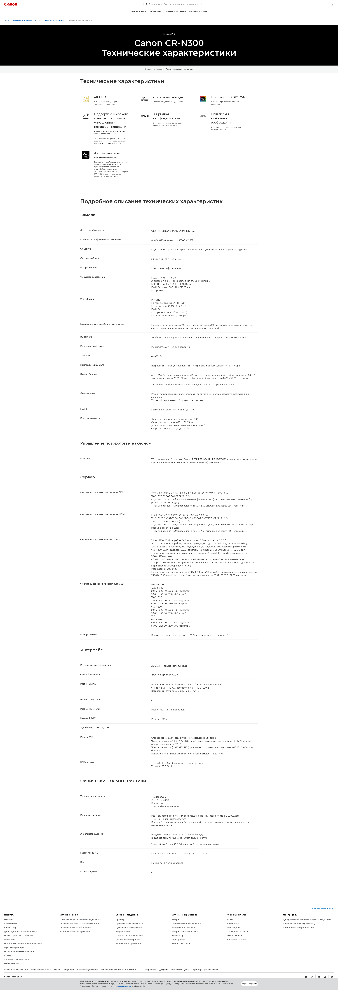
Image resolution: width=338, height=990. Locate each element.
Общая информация (154, 69)
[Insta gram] (312, 977)
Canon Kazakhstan (13, 977)
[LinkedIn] (319, 977)
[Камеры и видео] (148, 11)
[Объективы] (162, 11)
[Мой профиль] (332, 5)
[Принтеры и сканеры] (187, 11)
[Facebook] (306, 977)
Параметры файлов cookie (205, 969)
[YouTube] (332, 977)
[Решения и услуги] (209, 11)
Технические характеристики (179, 69)
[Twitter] (325, 977)
